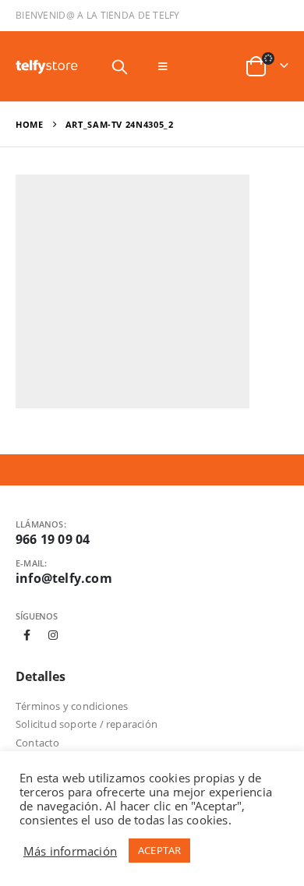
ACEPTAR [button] (159, 850)
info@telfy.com (64, 578)
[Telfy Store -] (47, 66)
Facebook (27, 635)
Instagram (53, 635)
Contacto (38, 743)
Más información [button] (70, 851)
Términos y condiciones (72, 706)
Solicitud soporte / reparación (86, 724)
